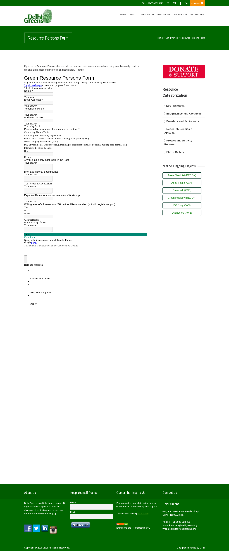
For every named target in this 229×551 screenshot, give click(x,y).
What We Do (147, 14)
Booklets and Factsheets (182, 121)
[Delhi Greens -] (51, 16)
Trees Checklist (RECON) (182, 175)
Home (123, 14)
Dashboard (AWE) (182, 212)
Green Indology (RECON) (182, 197)
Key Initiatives (175, 106)
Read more (142, 513)
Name (73, 502)
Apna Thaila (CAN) (182, 182)
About (133, 14)
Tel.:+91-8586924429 (152, 3)
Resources (163, 14)
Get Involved (198, 14)
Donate (196, 3)
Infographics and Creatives (184, 113)
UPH (202, 547)
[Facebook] (180, 3)
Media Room (180, 14)
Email (72, 512)
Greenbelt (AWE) (182, 190)
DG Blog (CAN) (182, 205)
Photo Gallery (175, 152)
